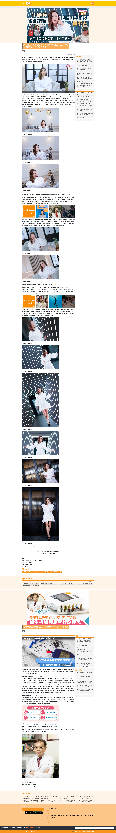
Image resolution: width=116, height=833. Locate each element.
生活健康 (59, 815)
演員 (51, 571)
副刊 (44, 7)
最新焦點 (48, 808)
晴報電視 (29, 7)
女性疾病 (87, 815)
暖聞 (57, 808)
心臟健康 (73, 815)
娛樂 (23, 51)
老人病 (91, 815)
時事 (40, 7)
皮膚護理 (48, 817)
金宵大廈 (36, 571)
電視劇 (55, 571)
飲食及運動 (53, 815)
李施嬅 (24, 571)
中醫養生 (63, 815)
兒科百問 (83, 815)
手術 (41, 571)
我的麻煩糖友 (56, 7)
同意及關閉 (95, 828)
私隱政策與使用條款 (31, 827)
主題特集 (35, 7)
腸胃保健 (78, 815)
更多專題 (53, 817)
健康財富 (49, 7)
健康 (24, 7)
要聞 (52, 808)
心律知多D (63, 7)
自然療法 (46, 571)
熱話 (55, 808)
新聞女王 (30, 571)
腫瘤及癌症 (68, 815)
